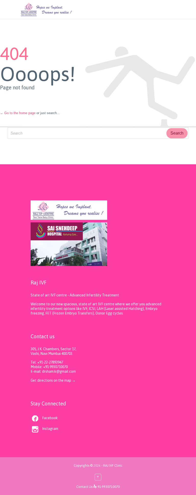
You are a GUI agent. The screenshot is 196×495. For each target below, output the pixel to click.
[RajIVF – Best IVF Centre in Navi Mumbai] (46, 9)
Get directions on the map (51, 380)
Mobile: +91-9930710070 (49, 367)
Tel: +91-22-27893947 (47, 362)
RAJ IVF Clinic (112, 465)
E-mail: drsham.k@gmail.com (53, 371)
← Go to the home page (17, 113)
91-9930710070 (108, 487)
